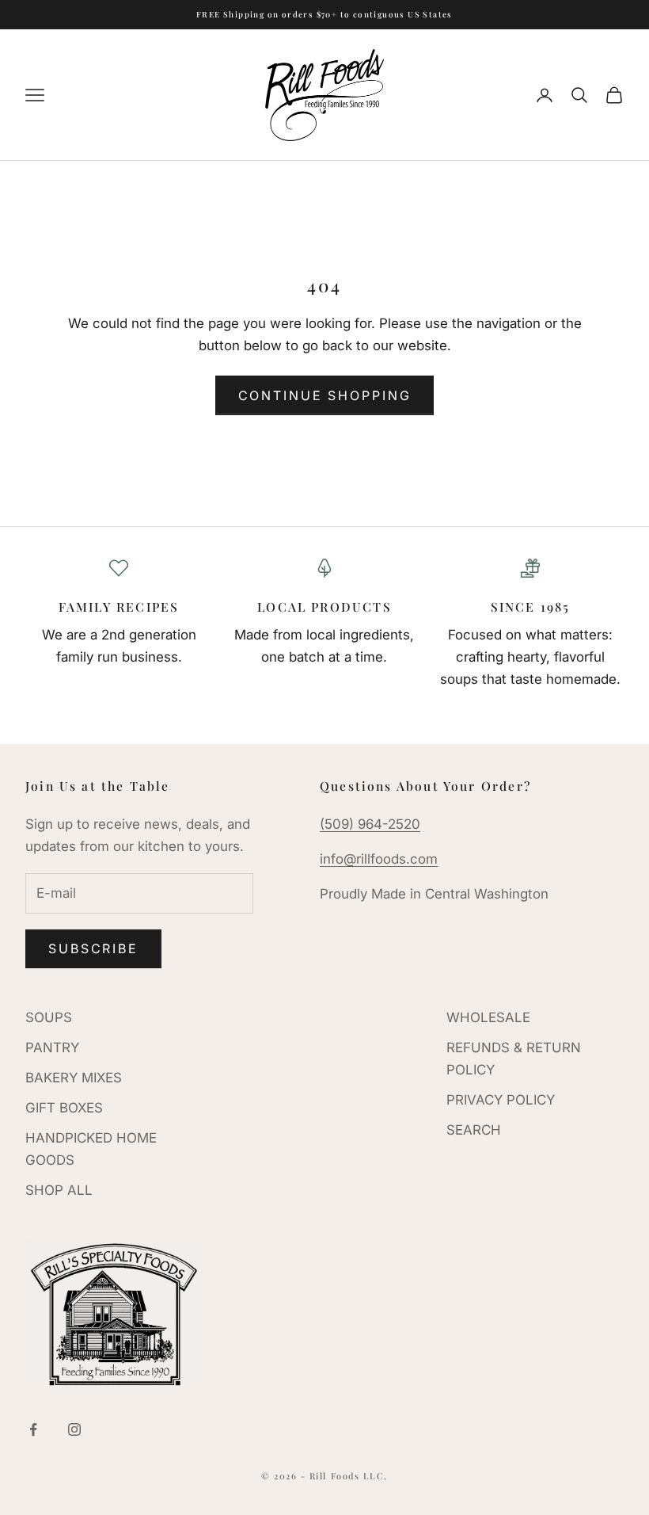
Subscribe (93, 948)
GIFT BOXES (64, 1108)
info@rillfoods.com (379, 859)
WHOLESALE (488, 1017)
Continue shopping (325, 395)
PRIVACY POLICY (500, 1100)
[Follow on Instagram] (74, 1429)
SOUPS (48, 1017)
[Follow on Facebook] (33, 1429)
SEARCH (473, 1130)
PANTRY (52, 1047)
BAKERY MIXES (73, 1078)
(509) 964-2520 (370, 824)
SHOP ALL (59, 1190)
